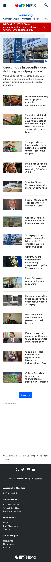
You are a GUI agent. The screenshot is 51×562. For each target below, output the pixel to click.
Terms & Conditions (11, 508)
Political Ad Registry (12, 511)
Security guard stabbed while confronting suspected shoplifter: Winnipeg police (36, 262)
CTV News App (10, 456)
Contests (26, 19)
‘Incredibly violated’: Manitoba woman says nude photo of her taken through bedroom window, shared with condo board (36, 123)
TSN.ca (6, 529)
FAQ (33, 456)
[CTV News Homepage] (25, 5)
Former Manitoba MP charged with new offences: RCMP (36, 203)
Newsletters (42, 456)
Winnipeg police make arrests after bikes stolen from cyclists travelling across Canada (35, 241)
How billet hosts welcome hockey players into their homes (34, 318)
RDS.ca (6, 547)
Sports (37, 19)
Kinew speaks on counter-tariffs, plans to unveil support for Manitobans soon (36, 337)
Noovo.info (8, 541)
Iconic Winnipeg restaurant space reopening (34, 281)
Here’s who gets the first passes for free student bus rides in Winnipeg (36, 300)
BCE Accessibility (10, 493)
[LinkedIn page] (33, 469)
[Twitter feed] (17, 469)
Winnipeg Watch (11, 19)
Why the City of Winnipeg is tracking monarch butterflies (36, 185)
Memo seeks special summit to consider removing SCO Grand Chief (36, 168)
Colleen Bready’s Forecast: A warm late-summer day (35, 220)
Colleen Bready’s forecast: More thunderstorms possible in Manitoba (36, 377)
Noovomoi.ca (9, 544)
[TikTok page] (22, 469)
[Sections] (5, 5)
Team (6, 459)
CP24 (5, 523)
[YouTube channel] (28, 469)
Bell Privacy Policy (11, 505)
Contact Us (24, 456)
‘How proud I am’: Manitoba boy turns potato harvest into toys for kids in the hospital (36, 148)
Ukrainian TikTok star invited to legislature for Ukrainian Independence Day (35, 357)
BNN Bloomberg (10, 526)
